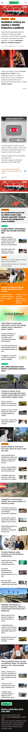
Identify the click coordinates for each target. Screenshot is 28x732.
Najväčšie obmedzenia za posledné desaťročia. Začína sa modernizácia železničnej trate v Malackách (13, 608)
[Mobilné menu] (2, 2)
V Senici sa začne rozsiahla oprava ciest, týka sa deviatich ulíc (8, 685)
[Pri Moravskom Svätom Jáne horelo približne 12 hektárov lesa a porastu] (23, 520)
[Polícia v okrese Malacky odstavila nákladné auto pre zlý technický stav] (23, 469)
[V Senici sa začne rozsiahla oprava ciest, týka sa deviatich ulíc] (23, 685)
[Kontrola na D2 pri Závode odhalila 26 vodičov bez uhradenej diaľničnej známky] (23, 412)
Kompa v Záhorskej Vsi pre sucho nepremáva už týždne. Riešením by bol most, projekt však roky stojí (8, 675)
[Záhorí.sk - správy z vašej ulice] (14, 2)
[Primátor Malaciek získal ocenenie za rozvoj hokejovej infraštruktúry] (14, 542)
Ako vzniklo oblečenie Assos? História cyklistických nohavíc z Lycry (13, 369)
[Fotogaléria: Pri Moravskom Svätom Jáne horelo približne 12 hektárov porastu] (14, 490)
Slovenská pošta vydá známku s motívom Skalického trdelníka (8, 251)
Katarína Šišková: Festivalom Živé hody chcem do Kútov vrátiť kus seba (13, 449)
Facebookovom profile (13, 152)
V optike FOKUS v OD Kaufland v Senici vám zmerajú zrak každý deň (13, 231)
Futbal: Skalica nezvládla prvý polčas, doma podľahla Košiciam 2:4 (9, 562)
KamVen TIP (4, 285)
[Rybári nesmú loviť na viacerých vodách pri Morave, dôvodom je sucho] (23, 618)
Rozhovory (5, 444)
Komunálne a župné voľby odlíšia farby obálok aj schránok (9, 421)
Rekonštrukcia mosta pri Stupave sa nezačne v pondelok (9, 639)
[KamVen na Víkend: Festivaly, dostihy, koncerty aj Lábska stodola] (14, 275)
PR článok (4, 226)
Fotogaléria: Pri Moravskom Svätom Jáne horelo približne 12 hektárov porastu (13, 501)
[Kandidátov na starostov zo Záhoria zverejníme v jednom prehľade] (23, 357)
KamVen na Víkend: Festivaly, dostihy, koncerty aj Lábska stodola (12, 289)
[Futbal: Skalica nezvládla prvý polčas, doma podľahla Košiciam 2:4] (23, 562)
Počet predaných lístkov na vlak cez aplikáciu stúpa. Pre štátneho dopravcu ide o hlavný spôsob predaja (14, 664)
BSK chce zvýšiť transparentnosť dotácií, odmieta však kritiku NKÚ (9, 582)
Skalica (4, 177)
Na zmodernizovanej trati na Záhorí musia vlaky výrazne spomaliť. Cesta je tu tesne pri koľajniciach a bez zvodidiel (13, 217)
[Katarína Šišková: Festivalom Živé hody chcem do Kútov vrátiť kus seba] (14, 434)
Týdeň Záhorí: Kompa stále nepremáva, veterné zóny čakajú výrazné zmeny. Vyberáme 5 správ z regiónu (13, 326)
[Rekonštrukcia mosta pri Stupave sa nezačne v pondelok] (23, 639)
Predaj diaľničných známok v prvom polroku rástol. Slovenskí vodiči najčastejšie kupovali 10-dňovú (9, 629)
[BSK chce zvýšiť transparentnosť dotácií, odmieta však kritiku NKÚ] (23, 582)
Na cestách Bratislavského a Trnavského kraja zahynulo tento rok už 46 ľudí (9, 572)
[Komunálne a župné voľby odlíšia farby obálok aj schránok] (23, 422)
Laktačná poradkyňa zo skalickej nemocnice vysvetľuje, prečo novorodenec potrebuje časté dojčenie (8, 337)
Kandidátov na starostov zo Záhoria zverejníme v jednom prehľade (8, 357)
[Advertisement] (14, 101)
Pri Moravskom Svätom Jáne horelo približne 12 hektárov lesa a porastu (8, 519)
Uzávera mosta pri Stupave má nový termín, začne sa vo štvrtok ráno (9, 403)
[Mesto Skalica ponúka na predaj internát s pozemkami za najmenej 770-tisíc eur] (23, 529)
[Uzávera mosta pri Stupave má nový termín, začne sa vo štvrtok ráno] (23, 403)
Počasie (4, 257)
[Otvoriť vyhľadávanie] (26, 3)
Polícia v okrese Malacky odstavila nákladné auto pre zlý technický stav (8, 469)
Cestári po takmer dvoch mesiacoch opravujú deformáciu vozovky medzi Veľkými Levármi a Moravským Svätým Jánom (13, 394)
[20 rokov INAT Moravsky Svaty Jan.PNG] (14, 11)
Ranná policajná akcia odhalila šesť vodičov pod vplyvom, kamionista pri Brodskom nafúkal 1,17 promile (9, 458)
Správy (13, 18)
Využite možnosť (11, 717)
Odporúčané (5, 18)
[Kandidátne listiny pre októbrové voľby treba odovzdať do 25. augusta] (23, 477)
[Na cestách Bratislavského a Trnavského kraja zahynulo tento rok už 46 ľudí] (23, 572)
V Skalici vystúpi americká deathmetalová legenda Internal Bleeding (12, 299)
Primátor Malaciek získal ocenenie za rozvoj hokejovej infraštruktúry (12, 554)
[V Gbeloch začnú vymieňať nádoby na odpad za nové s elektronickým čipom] (23, 695)
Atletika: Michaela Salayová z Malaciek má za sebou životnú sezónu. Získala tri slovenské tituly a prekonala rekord (9, 240)
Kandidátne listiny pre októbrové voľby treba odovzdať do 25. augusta (8, 477)
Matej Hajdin (12, 46)
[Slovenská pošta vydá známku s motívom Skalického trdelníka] (23, 251)
